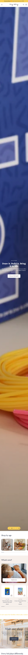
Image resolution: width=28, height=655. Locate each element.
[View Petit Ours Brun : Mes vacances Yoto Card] (7, 591)
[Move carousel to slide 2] (13, 528)
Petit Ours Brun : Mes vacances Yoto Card (7, 601)
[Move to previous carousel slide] (9, 528)
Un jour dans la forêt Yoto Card (20, 601)
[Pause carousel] (19, 528)
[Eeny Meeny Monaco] (14, 4)
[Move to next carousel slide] (17, 528)
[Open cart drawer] (26, 4)
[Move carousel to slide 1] (11, 528)
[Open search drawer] (23, 4)
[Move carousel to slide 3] (14, 528)
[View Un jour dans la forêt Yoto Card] (20, 591)
